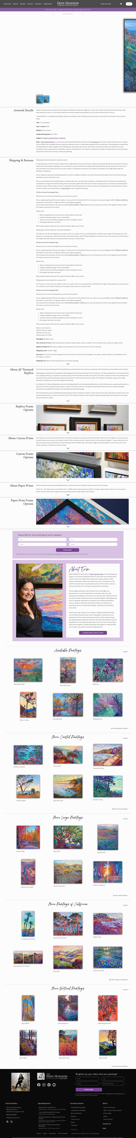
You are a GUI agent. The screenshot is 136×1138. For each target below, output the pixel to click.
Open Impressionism (47, 142)
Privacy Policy (59, 554)
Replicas (73, 1116)
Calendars (74, 1125)
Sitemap (39, 1133)
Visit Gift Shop (107, 1119)
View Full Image (62, 89)
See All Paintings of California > (119, 979)
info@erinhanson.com (13, 1117)
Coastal (45, 138)
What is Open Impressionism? (112, 1110)
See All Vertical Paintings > (120, 1066)
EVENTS (30, 4)
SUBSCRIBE (48, 4)
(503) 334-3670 (106, 4)
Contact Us (107, 1124)
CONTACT (38, 4)
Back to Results (68, 14)
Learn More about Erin (93, 633)
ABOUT (15, 4)
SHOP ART (7, 4)
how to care (65, 188)
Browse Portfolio (76, 1113)
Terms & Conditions (63, 1133)
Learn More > (74, 1129)
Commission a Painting (78, 1110)
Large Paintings (53, 138)
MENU (129, 4)
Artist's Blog (107, 1113)
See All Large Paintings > (121, 895)
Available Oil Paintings (78, 1107)
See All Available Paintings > (120, 728)
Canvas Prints (75, 1119)
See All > (126, 651)
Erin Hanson (95, 142)
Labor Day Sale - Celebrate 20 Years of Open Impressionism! (68, 9)
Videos (105, 1116)
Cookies (45, 1133)
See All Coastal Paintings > (120, 809)
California (62, 138)
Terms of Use (50, 554)
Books (73, 1122)
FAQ (104, 1128)
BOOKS (22, 4)
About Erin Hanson (109, 1107)
